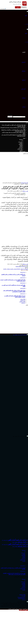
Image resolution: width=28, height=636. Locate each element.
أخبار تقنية (5, 540)
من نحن (23, 599)
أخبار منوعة (22, 542)
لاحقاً (24, 7)
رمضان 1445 (15, 542)
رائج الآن (23, 71)
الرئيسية (23, 62)
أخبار (27, 540)
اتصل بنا (23, 595)
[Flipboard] (18, 266)
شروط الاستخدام (21, 598)
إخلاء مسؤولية (22, 594)
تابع (18, 7)
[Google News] (24, 266)
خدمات (23, 106)
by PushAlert (3, 8)
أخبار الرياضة (20, 540)
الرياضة (23, 80)
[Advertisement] (14, 168)
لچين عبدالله (25, 191)
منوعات (23, 97)
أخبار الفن (23, 88)
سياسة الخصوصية (21, 597)
